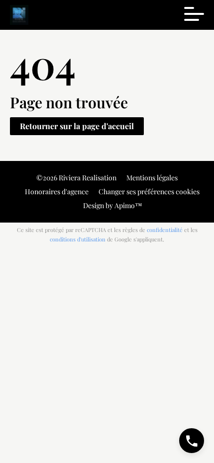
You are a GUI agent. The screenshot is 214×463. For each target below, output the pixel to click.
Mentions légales (152, 177)
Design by (112, 205)
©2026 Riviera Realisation (76, 177)
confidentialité (165, 229)
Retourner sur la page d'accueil (77, 126)
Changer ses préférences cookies (149, 191)
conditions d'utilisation (78, 239)
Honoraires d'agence (57, 191)
